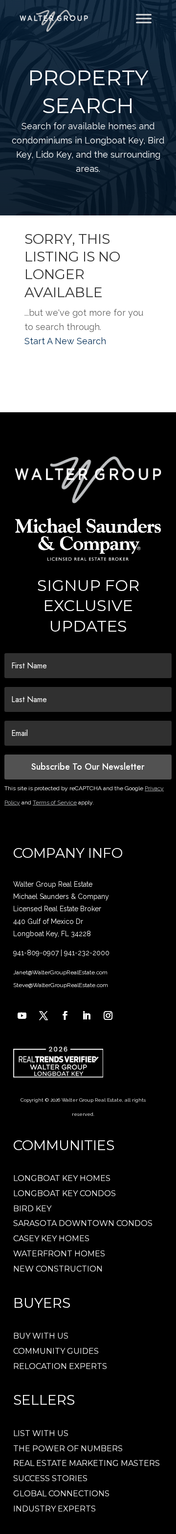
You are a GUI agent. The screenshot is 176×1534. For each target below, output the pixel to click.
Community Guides (56, 1351)
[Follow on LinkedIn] (86, 1015)
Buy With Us (40, 1336)
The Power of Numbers (68, 1448)
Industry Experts (54, 1508)
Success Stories (50, 1478)
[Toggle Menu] (144, 18)
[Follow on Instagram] (108, 1015)
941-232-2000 (87, 953)
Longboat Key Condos (64, 1193)
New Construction (58, 1269)
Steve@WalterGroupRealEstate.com (60, 985)
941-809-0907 (36, 953)
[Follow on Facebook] (65, 1015)
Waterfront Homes (59, 1253)
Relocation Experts (60, 1366)
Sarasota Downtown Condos (83, 1223)
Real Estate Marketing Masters (86, 1463)
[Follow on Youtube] (22, 1015)
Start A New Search (65, 341)
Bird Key (32, 1208)
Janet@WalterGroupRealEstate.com (60, 972)
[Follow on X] (43, 1015)
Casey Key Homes (51, 1238)
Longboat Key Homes (61, 1178)
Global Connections (61, 1493)
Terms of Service (55, 802)
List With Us (40, 1433)
